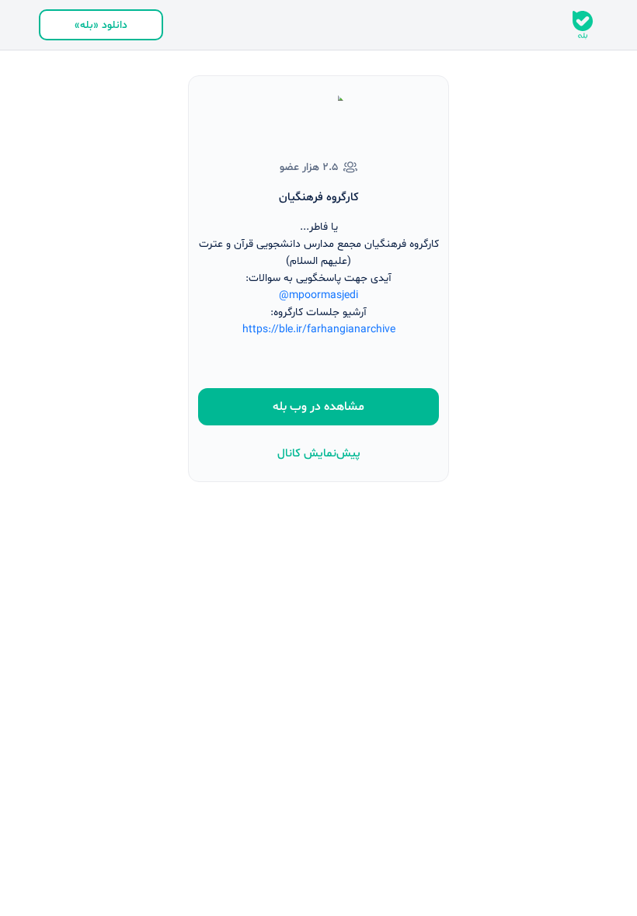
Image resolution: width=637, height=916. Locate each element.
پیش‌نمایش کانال (318, 454)
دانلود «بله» (101, 25)
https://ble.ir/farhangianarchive (318, 329)
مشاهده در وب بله (318, 406)
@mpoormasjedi (318, 295)
